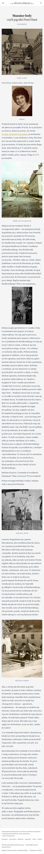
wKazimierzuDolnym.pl (15, 845)
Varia (34, 839)
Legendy (28, 839)
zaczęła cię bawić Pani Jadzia (14, 134)
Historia (20, 839)
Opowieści (22, 24)
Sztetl (39, 839)
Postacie (5, 839)
